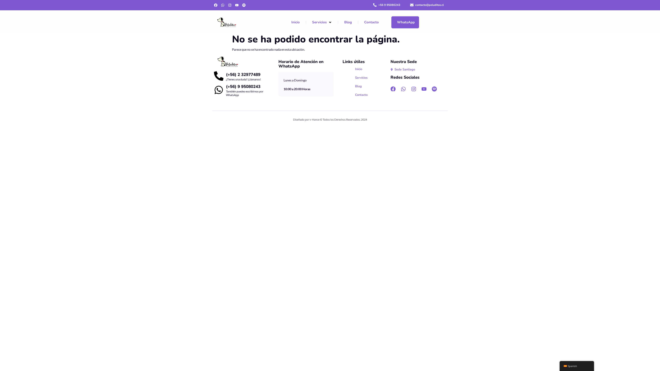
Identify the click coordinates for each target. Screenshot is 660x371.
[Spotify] (244, 5)
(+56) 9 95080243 (243, 86)
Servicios (319, 22)
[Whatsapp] (222, 5)
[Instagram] (230, 5)
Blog (348, 22)
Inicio (295, 22)
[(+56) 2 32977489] (218, 76)
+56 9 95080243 (389, 5)
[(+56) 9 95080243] (218, 90)
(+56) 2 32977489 (243, 74)
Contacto (371, 22)
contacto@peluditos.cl (429, 5)
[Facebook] (215, 5)
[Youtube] (237, 5)
